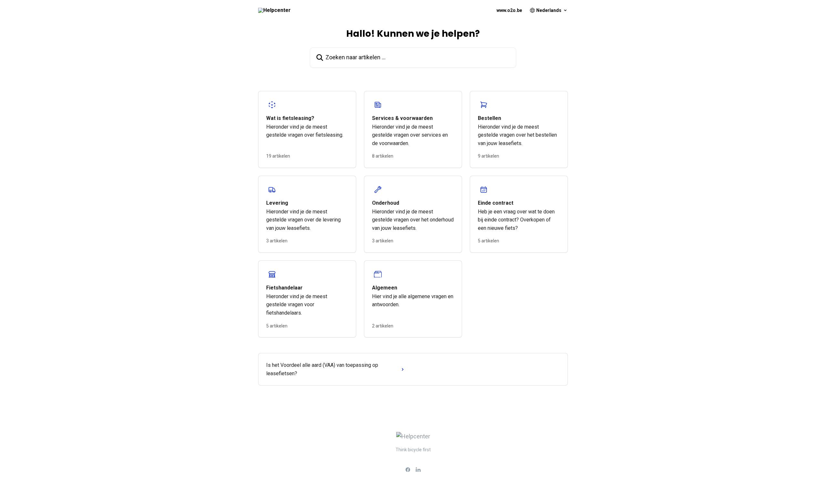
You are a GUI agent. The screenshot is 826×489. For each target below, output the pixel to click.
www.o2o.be (509, 10)
